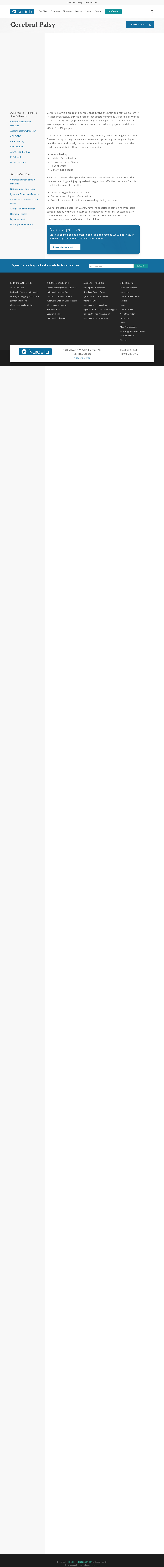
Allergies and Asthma (20, 151)
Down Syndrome (18, 162)
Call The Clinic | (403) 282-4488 (82, 3)
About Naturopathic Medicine (22, 305)
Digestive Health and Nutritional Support (100, 309)
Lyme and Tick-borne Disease (24, 194)
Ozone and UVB (90, 301)
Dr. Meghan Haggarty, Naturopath (24, 296)
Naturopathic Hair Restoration (95, 318)
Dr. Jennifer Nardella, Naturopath (24, 292)
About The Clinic (17, 287)
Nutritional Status (127, 335)
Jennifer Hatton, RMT (19, 301)
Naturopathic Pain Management (96, 314)
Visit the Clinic (82, 357)
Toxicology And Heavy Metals (132, 331)
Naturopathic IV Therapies (94, 287)
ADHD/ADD (15, 136)
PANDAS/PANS (17, 146)
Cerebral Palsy (17, 141)
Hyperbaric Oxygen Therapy (94, 292)
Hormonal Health (18, 214)
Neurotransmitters (127, 314)
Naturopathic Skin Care (21, 224)
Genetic (123, 322)
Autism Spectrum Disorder (23, 130)
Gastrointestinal (126, 309)
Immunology (125, 292)
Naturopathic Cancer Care (22, 189)
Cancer (123, 305)
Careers (13, 309)
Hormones (124, 318)
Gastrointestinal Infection (130, 296)
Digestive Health (18, 219)
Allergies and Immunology (22, 208)
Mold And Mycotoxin (128, 327)
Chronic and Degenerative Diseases (61, 287)
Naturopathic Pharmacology (95, 305)
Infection (123, 301)
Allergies (123, 340)
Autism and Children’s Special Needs (62, 301)
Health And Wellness (128, 287)
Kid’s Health (16, 157)
